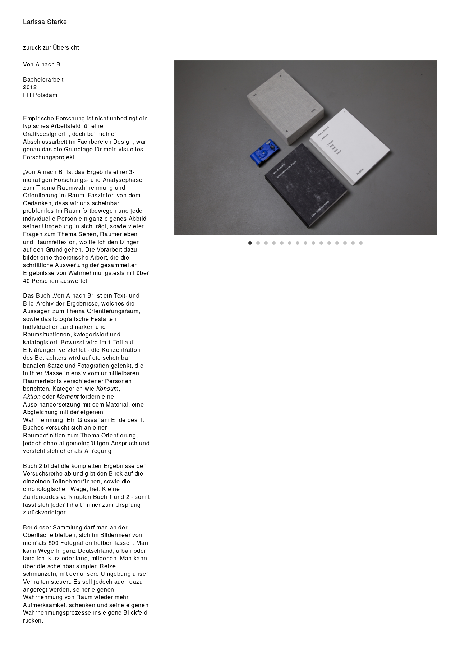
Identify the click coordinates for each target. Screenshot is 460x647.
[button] (250, 243)
